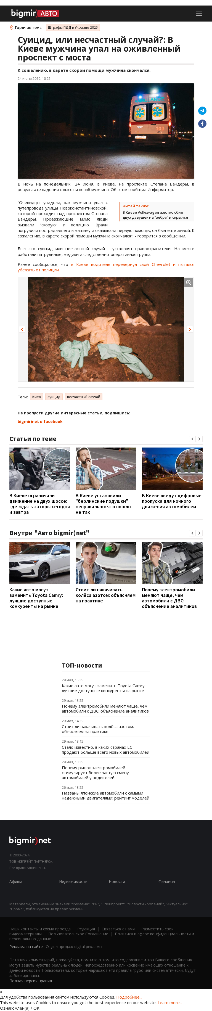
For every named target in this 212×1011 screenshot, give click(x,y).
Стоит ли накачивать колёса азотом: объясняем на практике (106, 595)
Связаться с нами (118, 928)
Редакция (86, 928)
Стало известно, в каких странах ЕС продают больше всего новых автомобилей (105, 749)
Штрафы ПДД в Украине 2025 (73, 27)
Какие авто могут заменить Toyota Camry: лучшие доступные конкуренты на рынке (36, 597)
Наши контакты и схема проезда (40, 928)
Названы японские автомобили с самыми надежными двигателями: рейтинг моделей (105, 795)
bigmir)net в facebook (40, 421)
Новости (117, 881)
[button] (22, 329)
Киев (36, 396)
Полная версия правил (30, 980)
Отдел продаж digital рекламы (74, 946)
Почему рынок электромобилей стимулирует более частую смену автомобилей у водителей (95, 772)
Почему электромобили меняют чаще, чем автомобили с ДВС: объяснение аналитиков (169, 597)
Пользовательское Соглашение (78, 933)
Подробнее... (129, 997)
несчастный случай (83, 396)
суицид (53, 396)
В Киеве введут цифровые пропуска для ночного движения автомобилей (172, 501)
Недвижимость (73, 881)
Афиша (15, 881)
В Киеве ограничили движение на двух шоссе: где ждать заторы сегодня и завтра (39, 503)
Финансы (166, 881)
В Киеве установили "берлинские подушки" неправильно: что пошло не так (103, 503)
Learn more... (170, 1002)
